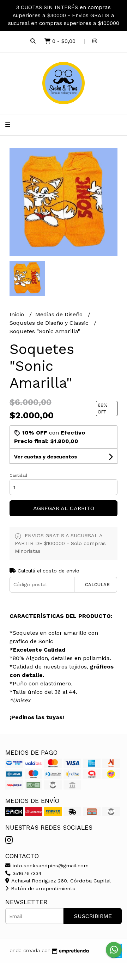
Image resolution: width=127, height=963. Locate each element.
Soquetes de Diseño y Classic (50, 322)
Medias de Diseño (59, 314)
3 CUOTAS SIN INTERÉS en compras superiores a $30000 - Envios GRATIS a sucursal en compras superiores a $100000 (63, 15)
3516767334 (26, 873)
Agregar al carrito (63, 508)
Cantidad (18, 475)
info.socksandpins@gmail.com (50, 865)
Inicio (18, 314)
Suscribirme (93, 916)
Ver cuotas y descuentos (45, 457)
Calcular (97, 584)
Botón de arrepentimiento (42, 888)
